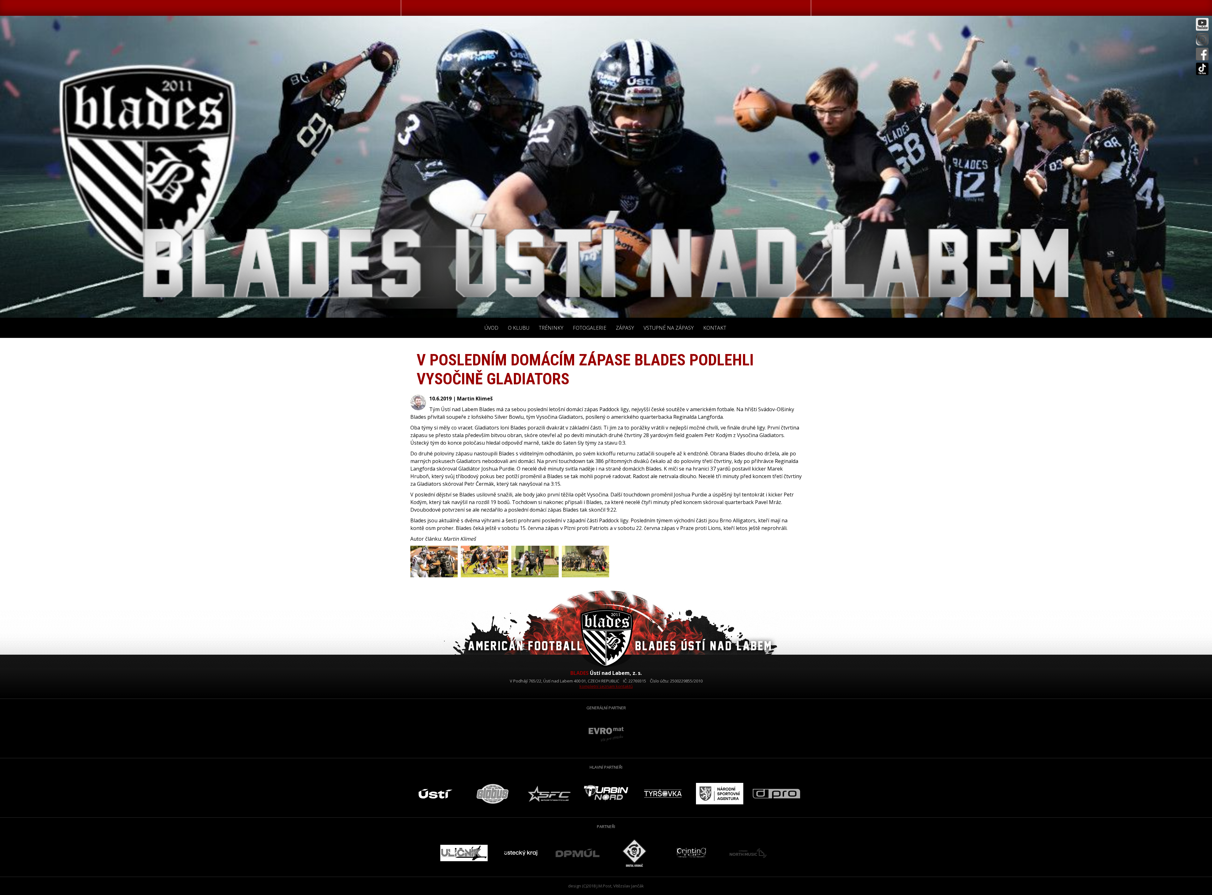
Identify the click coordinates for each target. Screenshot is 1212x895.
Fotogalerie (589, 327)
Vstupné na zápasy (669, 327)
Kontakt (714, 327)
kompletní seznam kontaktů (606, 686)
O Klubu (518, 327)
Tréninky (551, 327)
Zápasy (625, 327)
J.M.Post (604, 886)
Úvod (491, 327)
